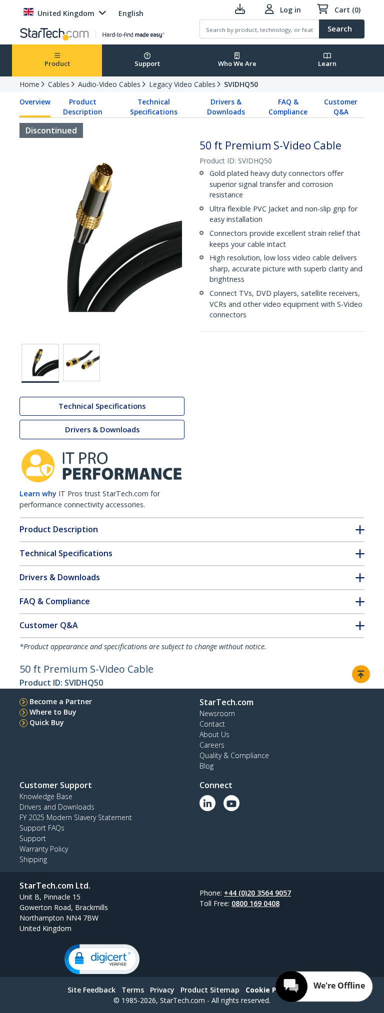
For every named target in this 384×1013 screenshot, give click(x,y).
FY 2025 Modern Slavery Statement (76, 817)
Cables (59, 84)
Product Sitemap (210, 990)
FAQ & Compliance (288, 106)
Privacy (162, 990)
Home (30, 84)
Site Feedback (92, 990)
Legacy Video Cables (182, 84)
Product (57, 63)
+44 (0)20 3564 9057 (257, 893)
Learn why (38, 493)
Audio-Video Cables (109, 84)
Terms (133, 990)
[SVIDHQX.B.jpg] (81, 362)
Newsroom (217, 713)
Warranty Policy (44, 849)
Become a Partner (61, 701)
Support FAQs (42, 828)
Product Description (82, 106)
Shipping (33, 859)
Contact (212, 724)
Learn (327, 63)
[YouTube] (232, 803)
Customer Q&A (341, 106)
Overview (35, 101)
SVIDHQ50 (241, 84)
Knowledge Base (46, 796)
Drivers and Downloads (57, 807)
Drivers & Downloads (226, 106)
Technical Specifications (154, 106)
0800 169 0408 (256, 903)
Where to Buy (53, 712)
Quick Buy (47, 722)
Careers (212, 745)
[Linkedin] (208, 803)
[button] (102, 959)
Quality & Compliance (234, 755)
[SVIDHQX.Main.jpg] (40, 363)
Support (147, 63)
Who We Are (237, 63)
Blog (207, 766)
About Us (215, 734)
